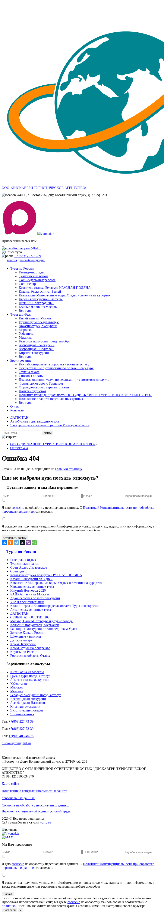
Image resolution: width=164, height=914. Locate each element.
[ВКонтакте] (4, 542)
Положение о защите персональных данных (51, 399)
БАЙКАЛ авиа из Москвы (38, 307)
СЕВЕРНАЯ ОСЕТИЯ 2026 (30, 617)
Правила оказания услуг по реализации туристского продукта (64, 379)
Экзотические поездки (26, 710)
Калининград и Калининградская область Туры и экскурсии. (55, 606)
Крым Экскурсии (23, 644)
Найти (47, 432)
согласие (18, 507)
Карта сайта (10, 783)
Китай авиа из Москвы (35, 318)
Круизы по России (23, 652)
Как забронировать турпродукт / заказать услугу (54, 364)
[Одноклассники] (10, 542)
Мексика (25, 337)
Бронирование (20, 360)
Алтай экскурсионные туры (30, 609)
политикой (10, 906)
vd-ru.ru (45, 822)
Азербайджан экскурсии (36, 345)
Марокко (25, 330)
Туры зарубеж (20, 314)
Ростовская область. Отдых (30, 655)
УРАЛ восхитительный (27, 602)
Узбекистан (27, 333)
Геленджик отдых (32, 272)
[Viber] (28, 542)
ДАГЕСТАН (19, 417)
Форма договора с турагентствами (44, 387)
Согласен (9, 910)
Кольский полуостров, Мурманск (34, 625)
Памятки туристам (32, 391)
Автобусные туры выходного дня (34, 421)
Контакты (17, 410)
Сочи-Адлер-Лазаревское (37, 280)
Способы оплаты (31, 376)
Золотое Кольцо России (27, 632)
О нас (14, 406)
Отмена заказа (29, 372)
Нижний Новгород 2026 (36, 303)
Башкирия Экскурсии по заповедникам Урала (43, 629)
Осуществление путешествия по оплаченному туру (56, 368)
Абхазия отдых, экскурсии (38, 326)
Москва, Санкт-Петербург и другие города (41, 621)
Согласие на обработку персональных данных (35, 805)
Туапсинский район (33, 276)
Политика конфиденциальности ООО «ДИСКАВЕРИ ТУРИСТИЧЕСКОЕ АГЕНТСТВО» (85, 395)
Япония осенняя (22, 714)
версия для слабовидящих (26, 260)
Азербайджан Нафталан (36, 349)
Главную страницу (68, 469)
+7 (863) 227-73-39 (27, 256)
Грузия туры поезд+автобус (39, 322)
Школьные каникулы (25, 636)
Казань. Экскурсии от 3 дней (40, 291)
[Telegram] (16, 542)
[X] (22, 542)
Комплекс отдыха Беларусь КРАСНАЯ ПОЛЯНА (55, 287)
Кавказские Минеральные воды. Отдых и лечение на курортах (64, 295)
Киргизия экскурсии (34, 353)
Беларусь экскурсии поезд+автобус (44, 341)
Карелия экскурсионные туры (41, 299)
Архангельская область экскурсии (35, 598)
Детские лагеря (21, 640)
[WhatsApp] (34, 542)
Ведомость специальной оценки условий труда (36, 811)
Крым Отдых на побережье (30, 648)
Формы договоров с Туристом (41, 383)
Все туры (25, 310)
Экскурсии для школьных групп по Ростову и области (49, 425)
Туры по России (22, 268)
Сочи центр (27, 284)
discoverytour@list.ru (26, 248)
